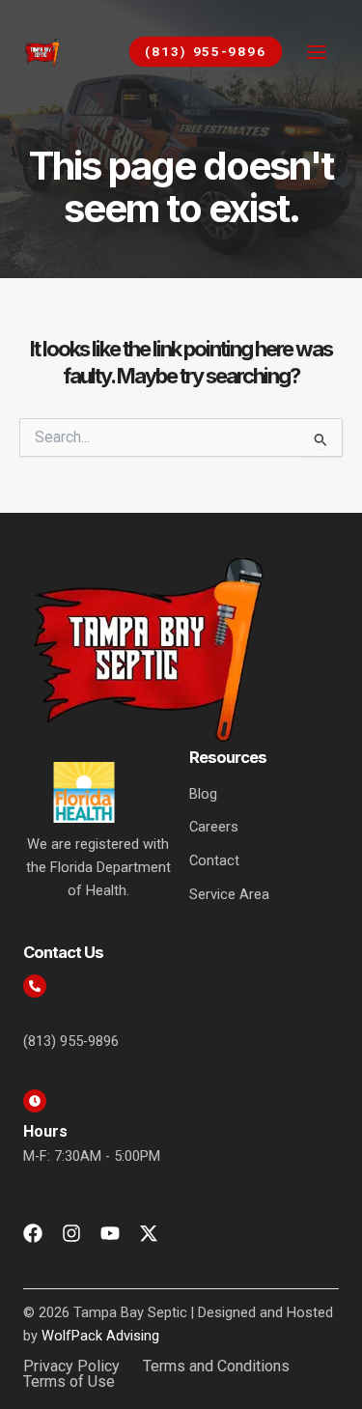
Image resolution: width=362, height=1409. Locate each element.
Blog (203, 794)
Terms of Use (69, 1382)
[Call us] (34, 986)
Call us (47, 1016)
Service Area (229, 894)
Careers (213, 826)
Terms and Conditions (216, 1366)
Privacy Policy (71, 1366)
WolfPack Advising (100, 1335)
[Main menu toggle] (316, 52)
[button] (196, 52)
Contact (214, 860)
